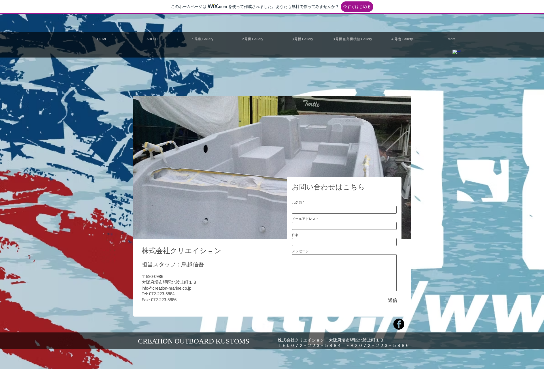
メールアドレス (304, 218)
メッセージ (300, 251)
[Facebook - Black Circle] (398, 324)
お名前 (297, 202)
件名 (295, 235)
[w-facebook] (456, 54)
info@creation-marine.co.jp (166, 288)
